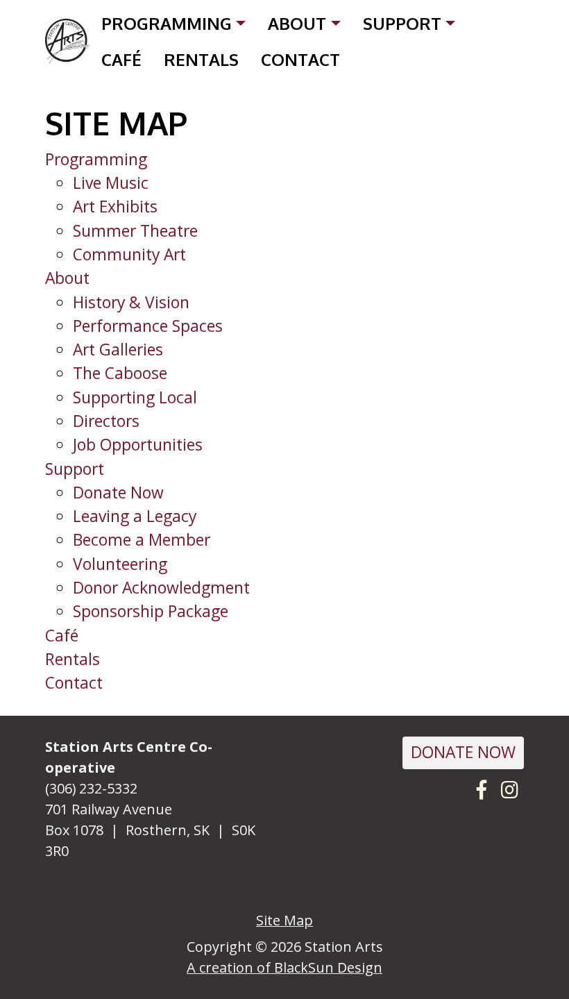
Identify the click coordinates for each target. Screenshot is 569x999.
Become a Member (141, 540)
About (297, 23)
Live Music (110, 183)
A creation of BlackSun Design (284, 967)
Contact (300, 59)
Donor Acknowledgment (161, 587)
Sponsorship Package (150, 611)
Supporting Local (135, 397)
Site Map (284, 920)
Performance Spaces (148, 326)
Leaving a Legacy (134, 516)
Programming (166, 23)
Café (121, 59)
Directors (106, 421)
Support (402, 23)
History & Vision (131, 302)
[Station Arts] (67, 41)
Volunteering (120, 564)
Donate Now (118, 492)
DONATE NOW (463, 752)
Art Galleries (118, 349)
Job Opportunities (138, 444)
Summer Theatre (135, 231)
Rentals (201, 59)
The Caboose (120, 373)
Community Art (129, 254)
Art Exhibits (115, 206)
